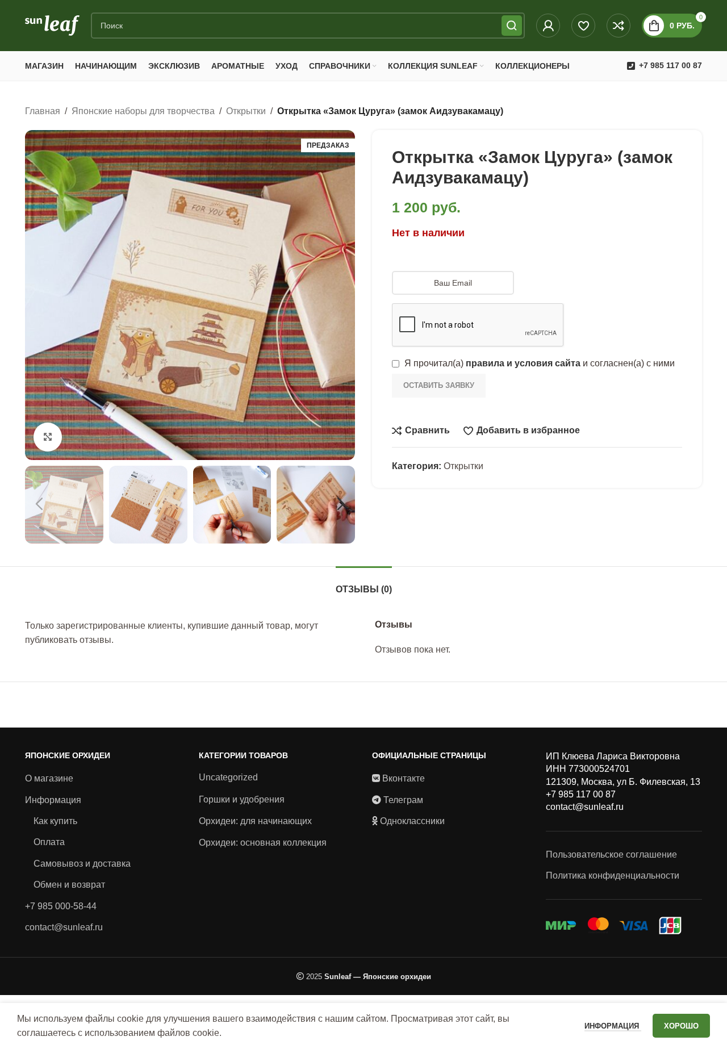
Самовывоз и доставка (82, 863)
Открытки (246, 111)
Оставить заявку (438, 385)
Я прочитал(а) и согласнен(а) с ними (538, 363)
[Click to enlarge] (48, 437)
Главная (42, 111)
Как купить (55, 821)
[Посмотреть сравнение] (618, 25)
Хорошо (681, 1026)
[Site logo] (52, 25)
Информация (53, 800)
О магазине (49, 778)
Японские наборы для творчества (143, 111)
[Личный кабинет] (548, 25)
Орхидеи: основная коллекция (263, 842)
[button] (39, 504)
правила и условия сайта (523, 363)
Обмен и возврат (69, 884)
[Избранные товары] (583, 25)
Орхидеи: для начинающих (255, 821)
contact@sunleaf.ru (64, 927)
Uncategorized (228, 777)
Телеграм (403, 800)
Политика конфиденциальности (612, 875)
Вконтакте (403, 778)
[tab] (364, 583)
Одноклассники (412, 821)
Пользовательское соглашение (611, 854)
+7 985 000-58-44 (61, 906)
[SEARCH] (512, 25)
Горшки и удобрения (242, 799)
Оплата (49, 842)
